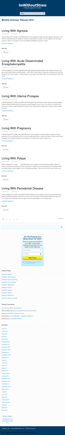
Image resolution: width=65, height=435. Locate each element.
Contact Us (16, 432)
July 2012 (4, 405)
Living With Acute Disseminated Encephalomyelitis (22, 62)
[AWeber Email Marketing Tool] (7, 416)
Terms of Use (23, 432)
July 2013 (4, 392)
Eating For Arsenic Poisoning (9, 279)
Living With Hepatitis (16, 318)
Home (3, 432)
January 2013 (5, 400)
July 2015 (4, 328)
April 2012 (4, 410)
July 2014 (4, 360)
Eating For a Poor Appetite (9, 282)
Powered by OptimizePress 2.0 (9, 430)
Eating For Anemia (7, 293)
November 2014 (6, 349)
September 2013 (6, 386)
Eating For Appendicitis (8, 285)
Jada (3, 308)
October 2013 (5, 384)
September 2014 (6, 355)
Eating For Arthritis (7, 274)
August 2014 (5, 357)
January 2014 (5, 376)
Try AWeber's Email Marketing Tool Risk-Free (7, 421)
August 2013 (5, 389)
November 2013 (6, 381)
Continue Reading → (8, 43)
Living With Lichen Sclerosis (13, 308)
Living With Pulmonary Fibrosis (15, 313)
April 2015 (4, 336)
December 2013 (6, 378)
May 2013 (4, 397)
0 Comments (14, 34)
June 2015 (4, 331)
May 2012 (4, 407)
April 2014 (4, 368)
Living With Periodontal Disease (22, 188)
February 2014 (6, 373)
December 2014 (6, 347)
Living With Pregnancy (16, 128)
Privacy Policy (33, 432)
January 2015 (5, 344)
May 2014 (4, 365)
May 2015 (4, 334)
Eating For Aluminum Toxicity (9, 298)
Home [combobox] (22, 13)
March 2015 (5, 339)
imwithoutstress (5, 34)
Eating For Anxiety (7, 287)
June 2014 (4, 363)
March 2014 (5, 371)
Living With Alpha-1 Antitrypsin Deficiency (22, 316)
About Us (8, 432)
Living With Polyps (14, 158)
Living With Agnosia (15, 30)
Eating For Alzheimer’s (8, 295)
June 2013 (4, 394)
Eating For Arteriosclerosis (9, 277)
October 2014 (5, 352)
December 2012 (6, 402)
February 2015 (6, 342)
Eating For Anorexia (7, 290)
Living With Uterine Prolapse (20, 96)
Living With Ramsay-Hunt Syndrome (26, 310)
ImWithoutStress (32, 5)
